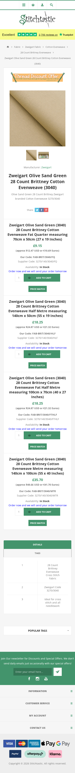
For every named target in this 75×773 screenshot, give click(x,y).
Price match (37, 289)
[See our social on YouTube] (46, 679)
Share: (30, 209)
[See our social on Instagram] (37, 679)
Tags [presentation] (37, 553)
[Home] (8, 47)
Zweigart (46, 167)
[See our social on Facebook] (29, 679)
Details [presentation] (37, 544)
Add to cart (43, 277)
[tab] (37, 544)
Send (58, 672)
